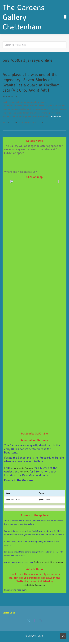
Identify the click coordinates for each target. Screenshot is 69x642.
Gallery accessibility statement (49, 562)
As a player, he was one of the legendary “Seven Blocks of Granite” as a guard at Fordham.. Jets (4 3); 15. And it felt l (32, 82)
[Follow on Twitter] (28, 620)
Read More (56, 116)
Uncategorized (10, 96)
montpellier (11, 122)
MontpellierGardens (23, 468)
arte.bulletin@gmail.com (34, 585)
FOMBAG (24, 471)
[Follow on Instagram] (40, 620)
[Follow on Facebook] (34, 620)
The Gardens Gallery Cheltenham (23, 16)
